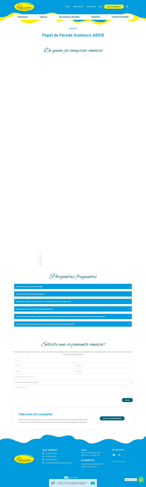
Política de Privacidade (78, 484)
